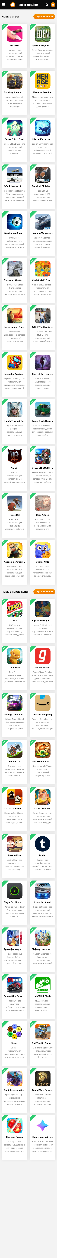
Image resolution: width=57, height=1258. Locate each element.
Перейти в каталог (44, 16)
